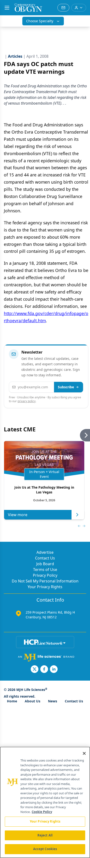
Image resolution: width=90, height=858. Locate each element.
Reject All (45, 835)
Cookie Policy (42, 812)
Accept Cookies (45, 849)
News (52, 701)
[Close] (84, 753)
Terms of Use (45, 569)
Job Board (45, 563)
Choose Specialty (39, 21)
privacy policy (27, 401)
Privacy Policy (45, 575)
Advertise (45, 552)
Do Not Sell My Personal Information (45, 581)
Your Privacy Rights (45, 586)
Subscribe (66, 387)
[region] (45, 802)
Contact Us (45, 558)
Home (12, 701)
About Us (32, 701)
